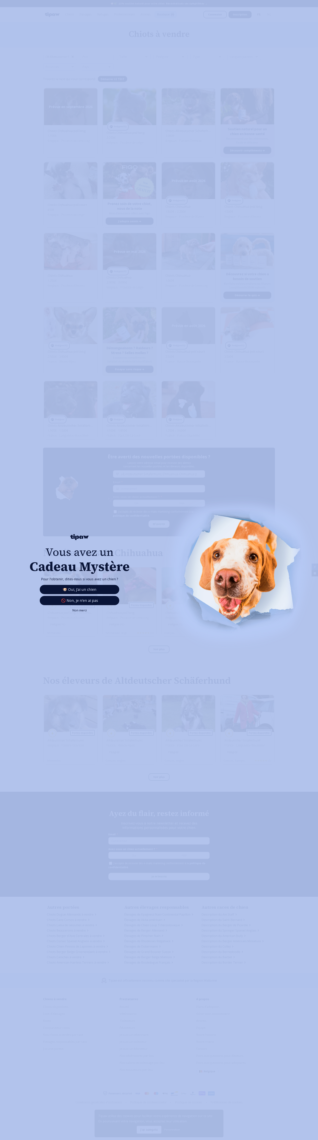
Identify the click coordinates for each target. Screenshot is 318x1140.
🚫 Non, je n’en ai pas (79, 600)
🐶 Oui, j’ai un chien (79, 589)
